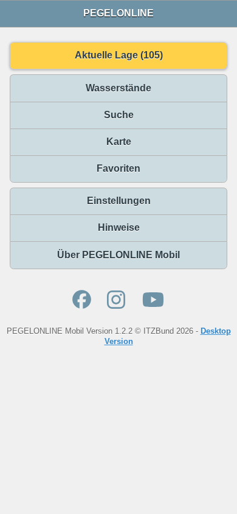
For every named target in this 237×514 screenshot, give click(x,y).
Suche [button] (119, 115)
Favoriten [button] (118, 168)
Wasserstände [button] (118, 88)
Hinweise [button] (119, 227)
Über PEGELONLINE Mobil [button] (118, 255)
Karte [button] (118, 141)
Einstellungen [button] (119, 200)
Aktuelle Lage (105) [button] (119, 55)
